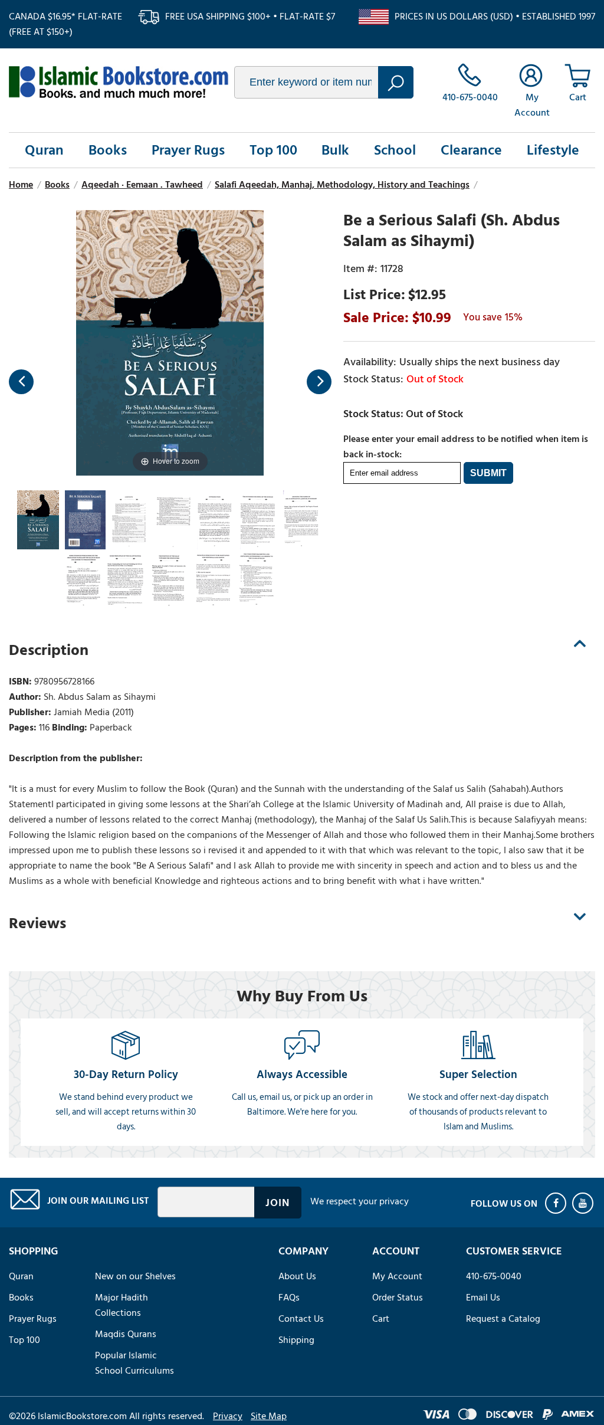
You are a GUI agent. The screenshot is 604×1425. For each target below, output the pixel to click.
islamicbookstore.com (118, 82)
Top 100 (273, 150)
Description (48, 650)
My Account (397, 1276)
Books (107, 150)
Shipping (296, 1340)
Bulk (335, 150)
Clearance (471, 150)
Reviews (37, 923)
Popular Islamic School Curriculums (134, 1363)
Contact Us (301, 1318)
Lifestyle (553, 150)
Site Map (269, 1416)
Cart (380, 1318)
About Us (297, 1276)
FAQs (289, 1297)
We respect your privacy (359, 1201)
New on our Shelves (135, 1276)
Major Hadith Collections (121, 1305)
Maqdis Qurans (125, 1334)
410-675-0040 (493, 1276)
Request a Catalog (503, 1318)
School (395, 150)
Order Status (397, 1297)
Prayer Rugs (188, 150)
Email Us (483, 1297)
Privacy (227, 1416)
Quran (44, 150)
